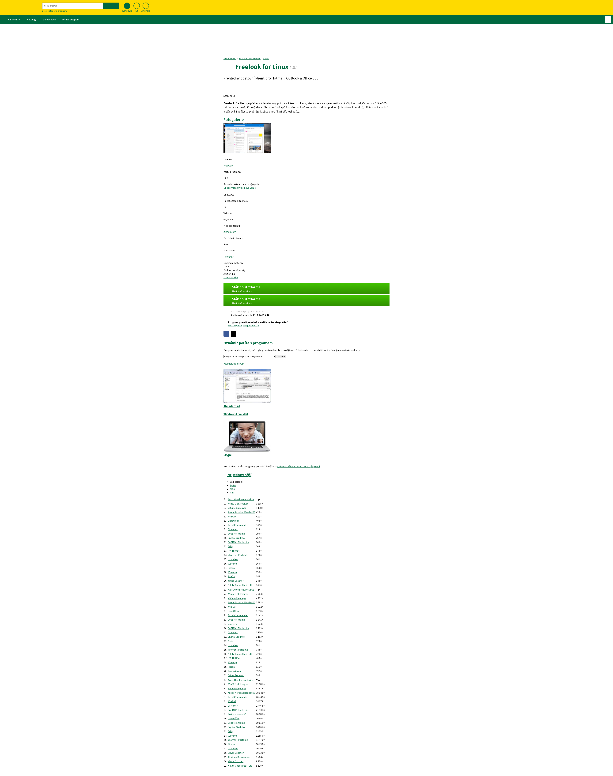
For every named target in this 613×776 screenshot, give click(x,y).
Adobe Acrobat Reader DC (241, 512)
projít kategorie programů (54, 10)
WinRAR (232, 516)
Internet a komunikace (250, 58)
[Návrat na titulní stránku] (21, 7)
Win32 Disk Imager (238, 503)
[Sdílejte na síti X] (233, 334)
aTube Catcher (235, 580)
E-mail (266, 58)
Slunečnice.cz (229, 58)
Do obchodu (49, 19)
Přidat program (70, 19)
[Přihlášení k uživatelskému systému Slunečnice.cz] (608, 19)
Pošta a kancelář (237, 714)
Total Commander (238, 525)
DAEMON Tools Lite (238, 542)
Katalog (31, 19)
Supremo (233, 563)
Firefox (231, 576)
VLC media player (237, 507)
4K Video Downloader (239, 757)
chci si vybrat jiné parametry (243, 325)
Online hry (14, 19)
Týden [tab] (233, 485)
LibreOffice (233, 520)
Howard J (228, 256)
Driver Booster (236, 675)
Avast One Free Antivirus (241, 499)
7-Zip (230, 546)
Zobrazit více (230, 277)
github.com (229, 231)
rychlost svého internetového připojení (298, 466)
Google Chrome (236, 533)
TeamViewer (234, 671)
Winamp (232, 572)
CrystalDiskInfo (236, 537)
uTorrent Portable (238, 555)
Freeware (228, 165)
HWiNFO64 (233, 550)
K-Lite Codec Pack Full (240, 585)
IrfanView (233, 559)
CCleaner (233, 529)
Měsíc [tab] (233, 489)
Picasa (231, 567)
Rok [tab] (232, 492)
